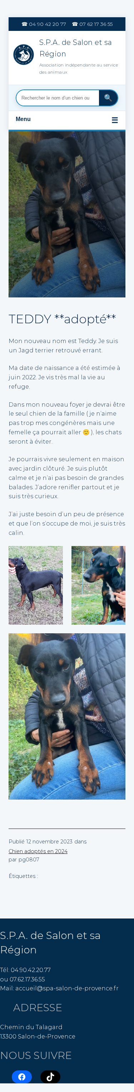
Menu (67, 120)
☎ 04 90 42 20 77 (43, 24)
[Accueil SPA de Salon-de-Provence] (24, 56)
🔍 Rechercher (108, 98)
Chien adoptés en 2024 (38, 851)
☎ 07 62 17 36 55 (92, 24)
